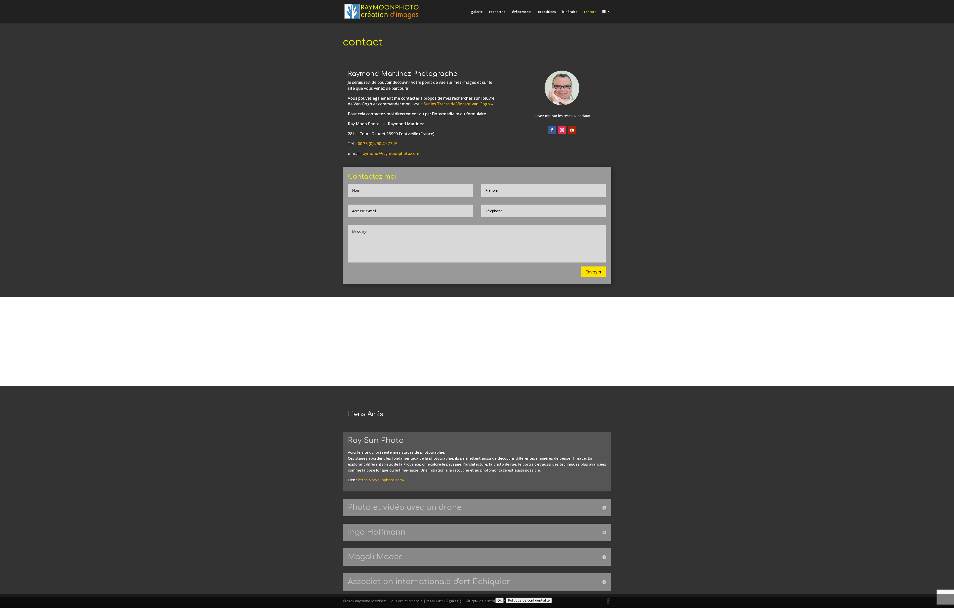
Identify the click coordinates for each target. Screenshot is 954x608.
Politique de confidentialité (529, 600)
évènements (521, 12)
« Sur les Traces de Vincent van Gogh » (456, 104)
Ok (499, 600)
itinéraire (569, 12)
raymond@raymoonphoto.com (390, 153)
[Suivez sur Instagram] (562, 130)
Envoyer (593, 272)
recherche (497, 12)
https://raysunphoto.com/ (381, 479)
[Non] (947, 601)
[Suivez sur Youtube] (572, 130)
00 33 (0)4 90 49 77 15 (378, 143)
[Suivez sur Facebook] (552, 130)
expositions (547, 12)
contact (590, 12)
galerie (477, 12)
